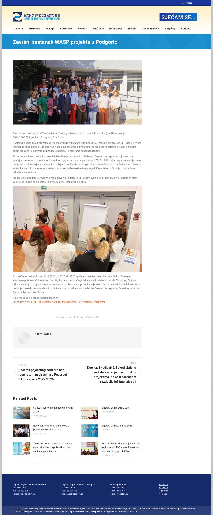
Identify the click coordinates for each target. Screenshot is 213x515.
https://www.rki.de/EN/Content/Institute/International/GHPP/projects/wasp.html (61, 301)
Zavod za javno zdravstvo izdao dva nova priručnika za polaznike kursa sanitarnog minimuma (52, 447)
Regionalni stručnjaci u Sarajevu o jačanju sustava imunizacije (51, 427)
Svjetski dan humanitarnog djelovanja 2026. (53, 409)
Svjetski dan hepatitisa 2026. (117, 425)
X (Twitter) (163, 491)
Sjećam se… (178, 17)
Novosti (68, 317)
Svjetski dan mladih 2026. (115, 407)
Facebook (163, 484)
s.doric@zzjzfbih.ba (119, 494)
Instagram (163, 487)
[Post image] (21, 413)
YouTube (163, 494)
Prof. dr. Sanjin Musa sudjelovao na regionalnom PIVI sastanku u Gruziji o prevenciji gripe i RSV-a (121, 447)
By (78, 317)
